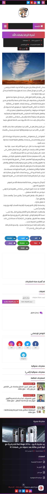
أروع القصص (24, 44)
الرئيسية (37, 26)
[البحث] (3, 2)
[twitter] (28, 2)
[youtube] (31, 2)
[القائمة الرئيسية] (5, 26)
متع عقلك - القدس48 (15, 487)
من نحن (39, 472)
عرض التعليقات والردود (10, 301)
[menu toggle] (43, 2)
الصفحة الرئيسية (35, 44)
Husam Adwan (39, 451)
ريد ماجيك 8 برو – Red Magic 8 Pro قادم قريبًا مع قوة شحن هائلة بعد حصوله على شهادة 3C (25, 445)
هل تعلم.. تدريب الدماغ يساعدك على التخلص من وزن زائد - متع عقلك (19, 388)
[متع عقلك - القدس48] (23, 13)
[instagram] (35, 2)
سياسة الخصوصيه (36, 477)
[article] (23, 260)
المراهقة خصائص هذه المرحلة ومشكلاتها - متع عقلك (19, 411)
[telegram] (38, 2)
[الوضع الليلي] (41, 488)
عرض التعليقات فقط (26, 301)
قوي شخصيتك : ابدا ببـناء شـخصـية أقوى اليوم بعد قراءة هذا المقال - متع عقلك (20, 399)
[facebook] (20, 490)
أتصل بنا (39, 467)
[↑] (23, 484)
